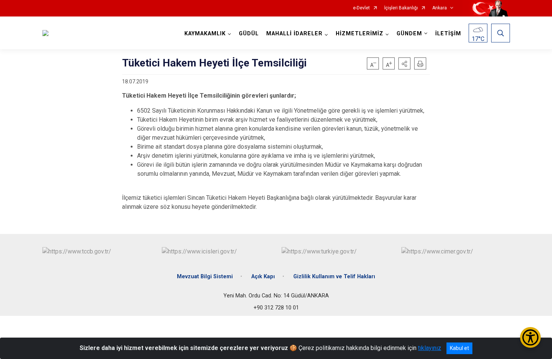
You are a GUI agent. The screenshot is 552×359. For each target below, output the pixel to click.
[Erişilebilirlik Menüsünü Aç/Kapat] (530, 337)
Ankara (439, 8)
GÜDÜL (249, 33)
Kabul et (459, 348)
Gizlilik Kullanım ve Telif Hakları (334, 276)
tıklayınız (429, 347)
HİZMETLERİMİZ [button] (359, 33)
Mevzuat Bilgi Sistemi (205, 276)
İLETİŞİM (448, 33)
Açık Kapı (263, 276)
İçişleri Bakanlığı (401, 8)
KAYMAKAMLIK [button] (205, 33)
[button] (404, 63)
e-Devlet (361, 8)
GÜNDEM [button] (409, 33)
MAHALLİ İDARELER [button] (294, 33)
